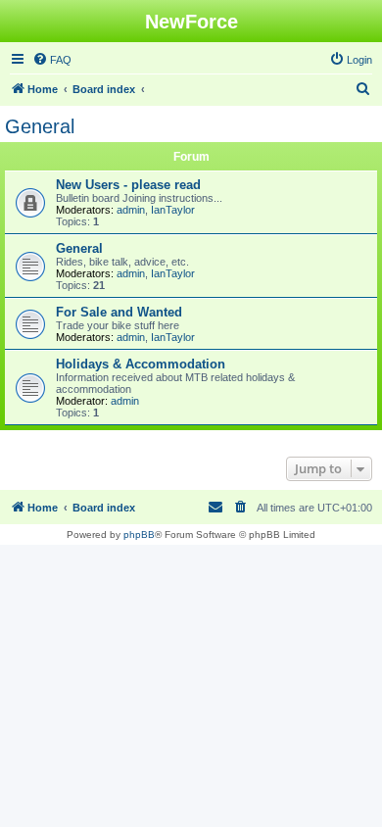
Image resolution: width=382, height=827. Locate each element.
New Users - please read (128, 184)
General (39, 126)
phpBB (139, 534)
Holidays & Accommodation (140, 364)
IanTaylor (173, 210)
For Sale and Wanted (119, 312)
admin (131, 210)
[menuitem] (52, 60)
